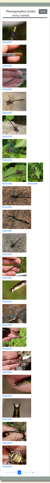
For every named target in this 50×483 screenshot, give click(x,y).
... (36, 472)
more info (7, 41)
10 (33, 472)
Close (43, 11)
